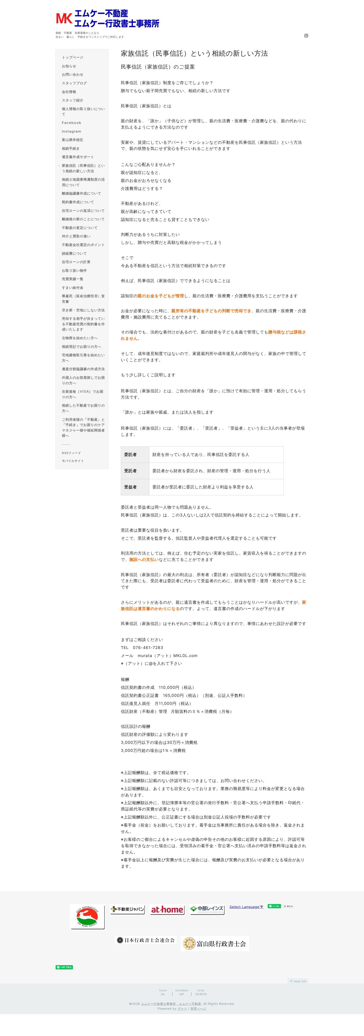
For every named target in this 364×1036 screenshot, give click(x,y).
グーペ (182, 1008)
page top (299, 981)
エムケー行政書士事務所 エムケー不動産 (171, 1003)
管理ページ (198, 1008)
